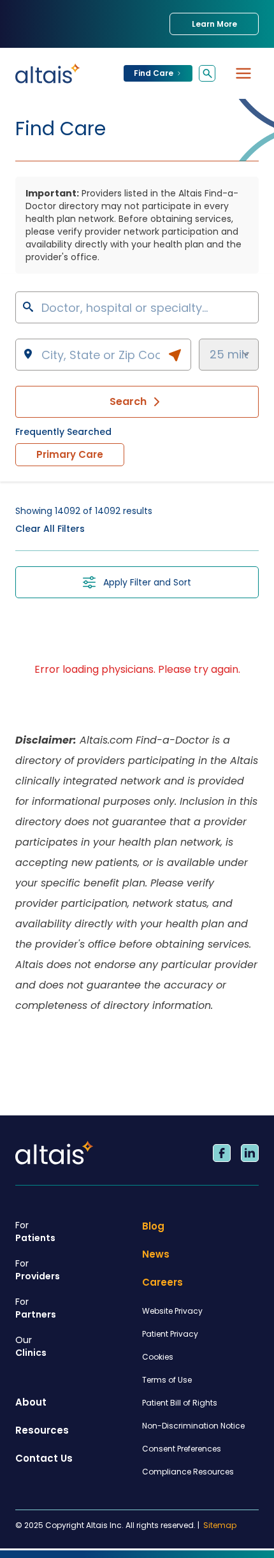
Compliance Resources (188, 1471)
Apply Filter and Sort (147, 582)
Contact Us (44, 1458)
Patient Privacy (170, 1333)
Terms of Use (167, 1379)
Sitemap (219, 1525)
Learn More (214, 23)
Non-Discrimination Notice (193, 1425)
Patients (35, 1231)
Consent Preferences (181, 1448)
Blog (153, 1226)
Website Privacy (172, 1310)
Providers (37, 1269)
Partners (35, 1308)
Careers (162, 1282)
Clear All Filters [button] (50, 528)
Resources (42, 1430)
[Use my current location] (175, 355)
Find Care (153, 73)
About (31, 1402)
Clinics (31, 1346)
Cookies (157, 1356)
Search (128, 401)
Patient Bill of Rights (179, 1402)
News (155, 1254)
